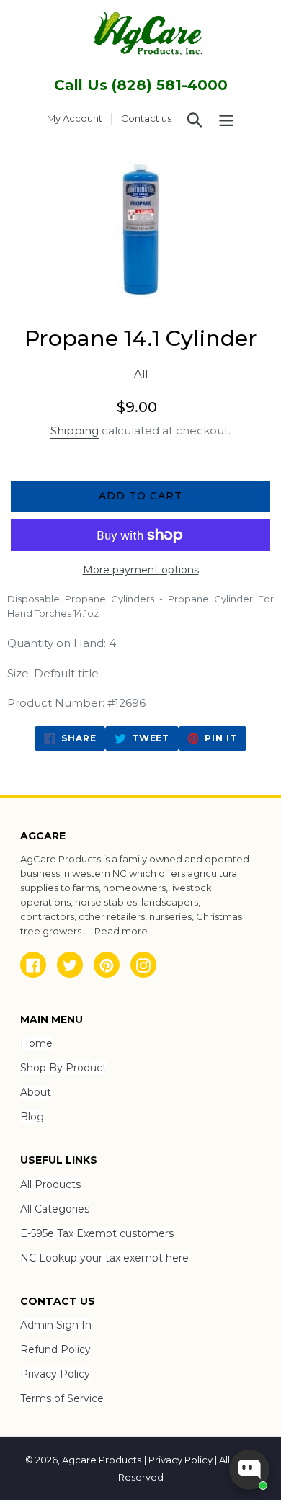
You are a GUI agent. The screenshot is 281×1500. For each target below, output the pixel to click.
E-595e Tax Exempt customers (97, 1233)
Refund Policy (55, 1349)
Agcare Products (101, 1459)
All (141, 373)
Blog (32, 1116)
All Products (50, 1184)
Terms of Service (62, 1398)
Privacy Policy (55, 1373)
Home (36, 1043)
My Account (78, 118)
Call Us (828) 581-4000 (141, 85)
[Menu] (226, 119)
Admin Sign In (56, 1324)
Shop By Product (63, 1067)
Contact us (146, 118)
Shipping (74, 430)
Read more (121, 931)
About (35, 1092)
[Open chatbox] (249, 1470)
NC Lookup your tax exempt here (104, 1257)
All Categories (54, 1208)
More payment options (141, 569)
